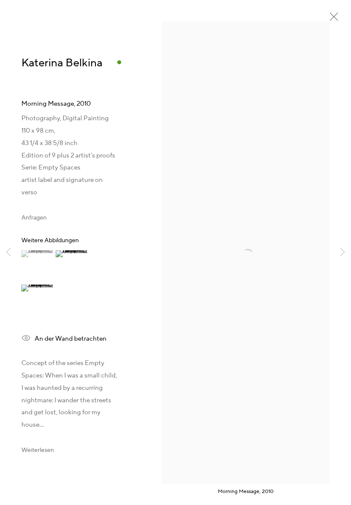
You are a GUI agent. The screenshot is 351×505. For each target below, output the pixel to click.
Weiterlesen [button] (37, 450)
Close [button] (331, 19)
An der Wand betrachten (71, 339)
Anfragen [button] (34, 218)
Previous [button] (8, 252)
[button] (37, 253)
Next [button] (342, 252)
